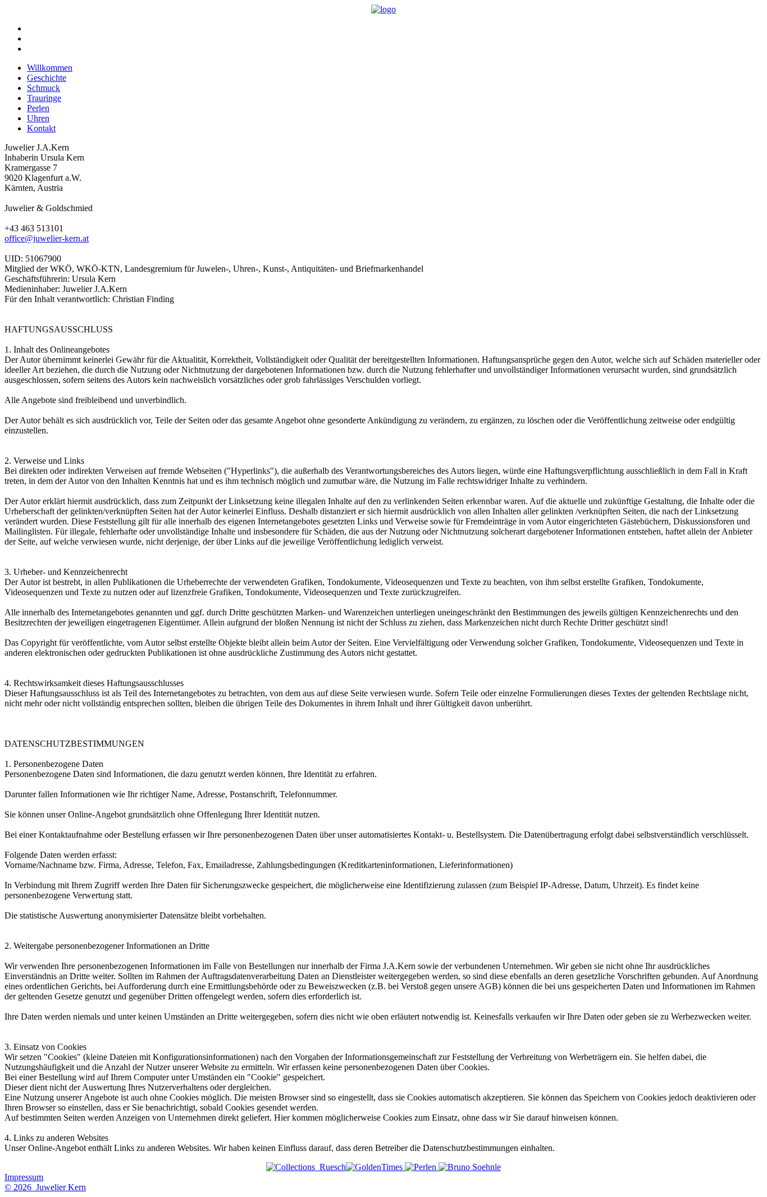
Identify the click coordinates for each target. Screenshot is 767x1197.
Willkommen (49, 67)
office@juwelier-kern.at (46, 238)
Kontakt (41, 128)
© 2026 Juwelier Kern (45, 1187)
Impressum (23, 1177)
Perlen (38, 108)
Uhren (38, 118)
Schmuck (43, 88)
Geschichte (46, 78)
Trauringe (44, 98)
